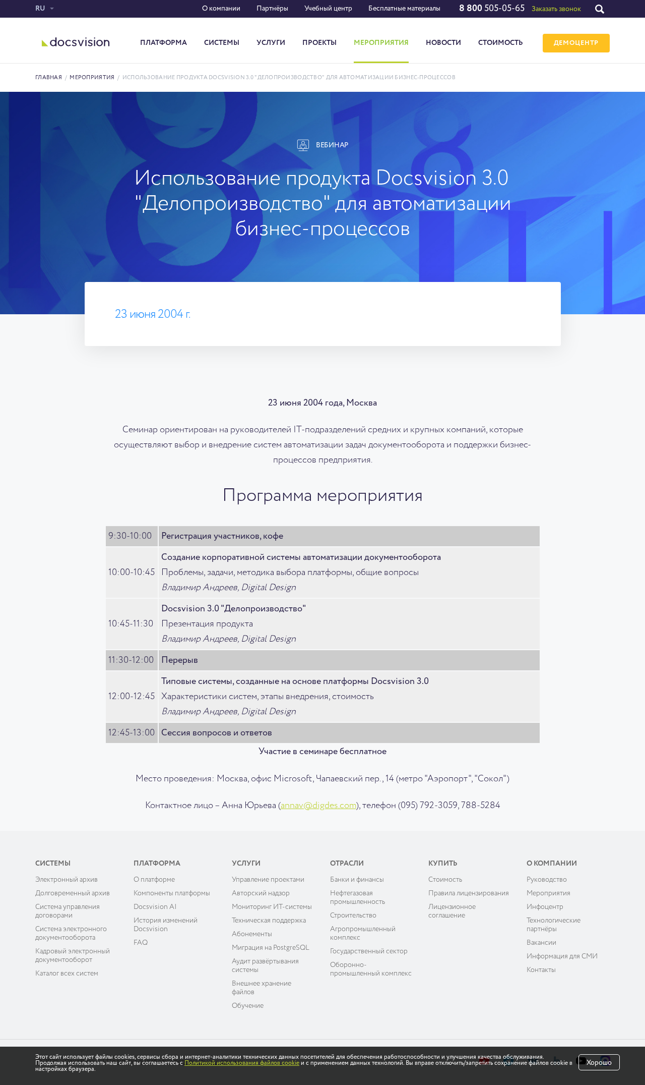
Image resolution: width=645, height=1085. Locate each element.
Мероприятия (381, 42)
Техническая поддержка (269, 920)
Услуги (270, 42)
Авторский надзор (261, 893)
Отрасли (347, 863)
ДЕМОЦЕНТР (576, 43)
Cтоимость (445, 879)
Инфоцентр (545, 906)
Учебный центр (328, 8)
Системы (221, 42)
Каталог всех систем (66, 973)
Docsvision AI (155, 906)
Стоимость (500, 42)
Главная (48, 77)
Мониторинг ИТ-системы (272, 906)
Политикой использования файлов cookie (241, 1063)
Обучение (248, 1005)
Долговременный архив (72, 893)
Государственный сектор (369, 951)
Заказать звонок (556, 9)
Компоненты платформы (172, 893)
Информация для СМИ (562, 956)
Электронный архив (66, 879)
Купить (443, 863)
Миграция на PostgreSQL (270, 947)
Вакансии (541, 942)
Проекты (319, 42)
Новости (443, 42)
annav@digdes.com (318, 805)
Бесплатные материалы (404, 8)
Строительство (353, 915)
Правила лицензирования (468, 893)
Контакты (541, 970)
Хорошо (599, 1062)
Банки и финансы (357, 879)
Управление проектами (268, 879)
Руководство (547, 879)
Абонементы (252, 934)
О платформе (154, 879)
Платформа (163, 42)
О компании (221, 8)
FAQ (141, 942)
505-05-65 (492, 8)
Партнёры (272, 8)
